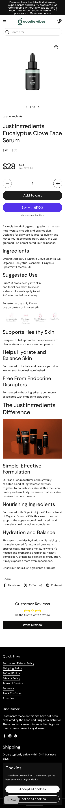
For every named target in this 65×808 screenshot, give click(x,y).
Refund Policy (11, 673)
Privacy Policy (11, 678)
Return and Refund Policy (18, 663)
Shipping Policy (12, 668)
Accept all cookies (32, 789)
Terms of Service (13, 683)
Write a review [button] (32, 625)
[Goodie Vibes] (31, 21)
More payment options (32, 215)
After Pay (8, 698)
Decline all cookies (32, 799)
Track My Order (12, 693)
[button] (58, 21)
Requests (8, 688)
